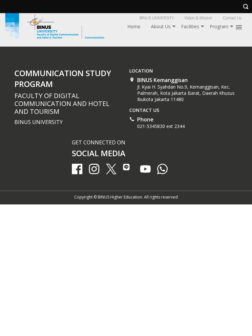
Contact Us (232, 18)
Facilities (190, 26)
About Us (161, 26)
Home (133, 26)
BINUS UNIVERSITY (156, 18)
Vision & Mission (198, 18)
